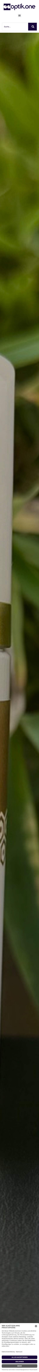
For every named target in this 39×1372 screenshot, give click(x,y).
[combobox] (14, 27)
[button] (19, 15)
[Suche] (32, 27)
